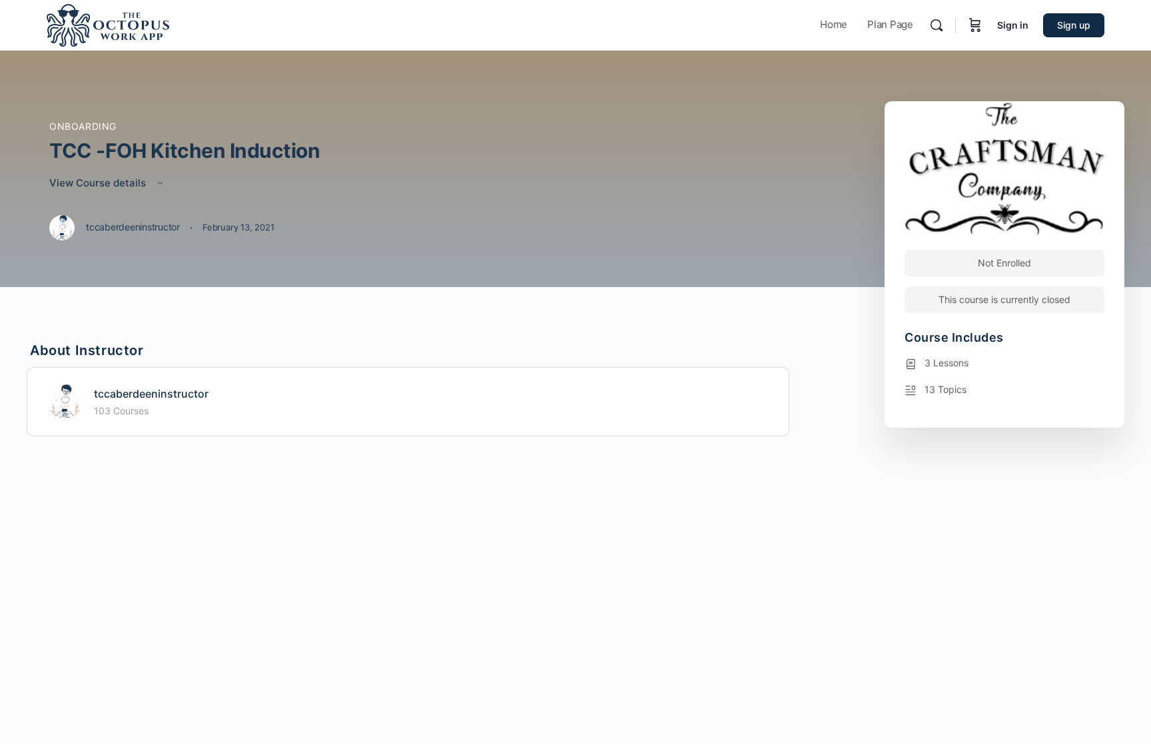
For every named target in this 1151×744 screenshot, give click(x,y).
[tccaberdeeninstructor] (64, 400)
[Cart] (975, 25)
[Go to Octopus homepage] (108, 24)
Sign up (1073, 25)
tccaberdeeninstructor (151, 393)
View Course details (99, 183)
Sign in (1012, 25)
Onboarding (83, 126)
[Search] (936, 25)
